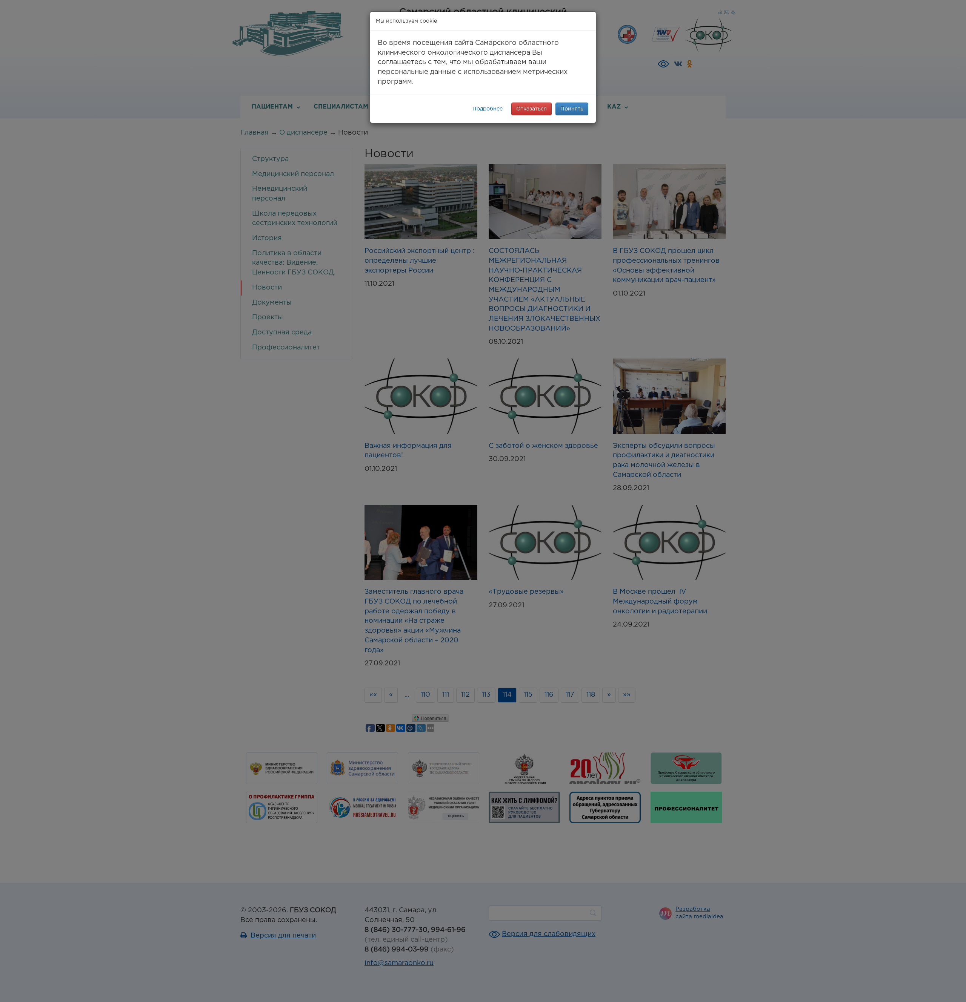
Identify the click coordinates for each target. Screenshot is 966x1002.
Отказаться (531, 109)
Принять (571, 109)
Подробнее (487, 109)
